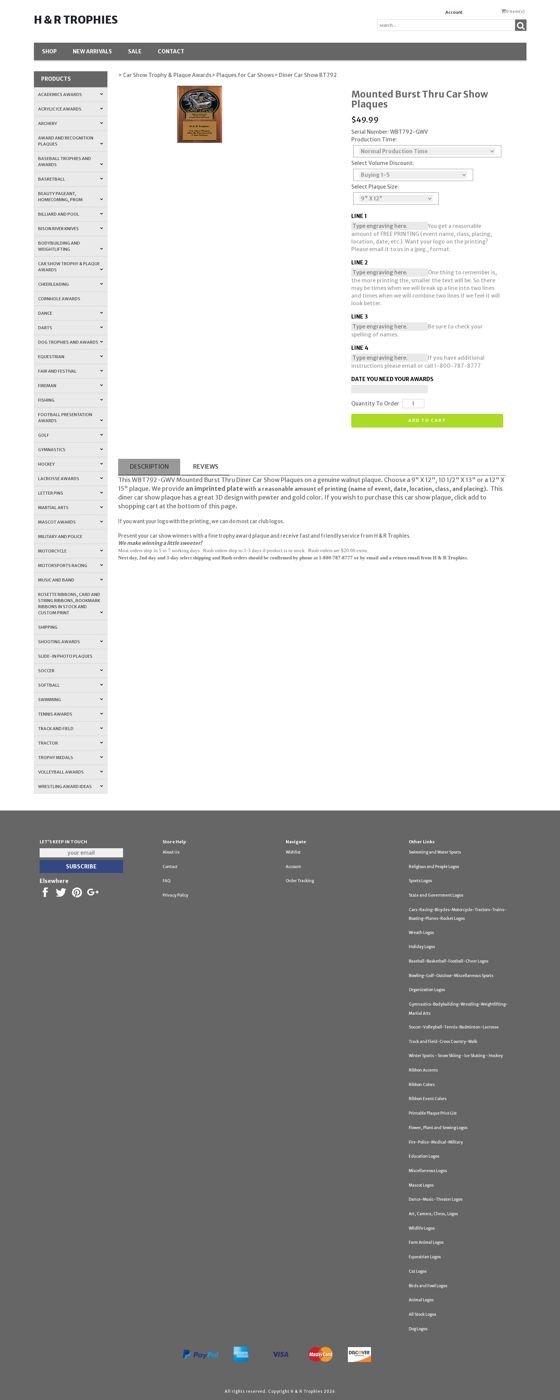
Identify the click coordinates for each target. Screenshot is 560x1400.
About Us (171, 852)
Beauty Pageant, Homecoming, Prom (60, 196)
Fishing (46, 400)
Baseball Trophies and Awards (64, 161)
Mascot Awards (57, 522)
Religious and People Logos (434, 866)
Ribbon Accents (423, 1070)
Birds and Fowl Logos (428, 1285)
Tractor (48, 743)
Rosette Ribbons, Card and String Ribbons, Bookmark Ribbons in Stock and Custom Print (69, 603)
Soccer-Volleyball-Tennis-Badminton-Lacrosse (454, 1027)
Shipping (48, 627)
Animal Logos (421, 1299)
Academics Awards (60, 94)
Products (56, 78)
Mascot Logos (421, 1185)
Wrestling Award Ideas (65, 786)
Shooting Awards (59, 641)
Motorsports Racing (62, 565)
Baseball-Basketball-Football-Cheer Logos (448, 961)
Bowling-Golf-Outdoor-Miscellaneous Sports (451, 975)
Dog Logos (418, 1328)
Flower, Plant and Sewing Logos (438, 1127)
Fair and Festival (57, 371)
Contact (171, 51)
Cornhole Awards (59, 298)
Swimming (49, 699)
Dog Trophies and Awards (68, 342)
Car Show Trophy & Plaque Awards (69, 266)
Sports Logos (420, 880)
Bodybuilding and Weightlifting (59, 246)
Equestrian (51, 356)
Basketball (51, 179)
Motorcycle (52, 551)
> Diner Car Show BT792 (305, 75)
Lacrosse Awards (58, 478)
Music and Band (56, 580)
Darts (45, 327)
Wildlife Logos (422, 1228)
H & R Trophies (76, 20)
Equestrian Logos (425, 1256)
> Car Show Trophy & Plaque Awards (164, 75)
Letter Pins (50, 493)
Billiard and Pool (58, 214)
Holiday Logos (422, 946)
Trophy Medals (55, 757)
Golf (43, 435)
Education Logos (424, 1156)
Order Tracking (300, 880)
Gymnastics (52, 449)
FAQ (167, 880)
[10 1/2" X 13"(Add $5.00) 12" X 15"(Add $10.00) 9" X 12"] (396, 198)
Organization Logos (427, 989)
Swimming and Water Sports (435, 852)
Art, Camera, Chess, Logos (433, 1213)
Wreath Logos (421, 932)
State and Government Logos (436, 895)
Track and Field (56, 728)
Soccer (46, 670)
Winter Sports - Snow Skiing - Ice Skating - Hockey (456, 1055)
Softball (49, 685)
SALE (135, 51)
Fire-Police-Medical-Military (436, 1142)
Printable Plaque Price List (433, 1113)
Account (453, 12)
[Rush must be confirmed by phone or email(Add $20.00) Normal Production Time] (427, 151)
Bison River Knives (58, 228)
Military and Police (60, 536)
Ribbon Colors (422, 1084)
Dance (45, 313)
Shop (49, 51)
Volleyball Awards (61, 772)
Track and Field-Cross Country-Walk (443, 1041)
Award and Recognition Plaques (65, 141)
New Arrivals (92, 51)
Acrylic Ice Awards (60, 109)
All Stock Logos (422, 1314)
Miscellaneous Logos (428, 1170)
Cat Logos (418, 1271)
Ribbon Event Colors (427, 1098)
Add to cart (427, 420)
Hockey (46, 464)
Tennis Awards (55, 714)
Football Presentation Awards (65, 417)
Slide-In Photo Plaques (65, 656)
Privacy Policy (175, 895)
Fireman (47, 385)
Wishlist (293, 852)
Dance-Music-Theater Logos (435, 1199)
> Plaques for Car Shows (242, 75)
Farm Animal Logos (426, 1242)
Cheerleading (53, 284)
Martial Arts (53, 507)
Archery (47, 123)
